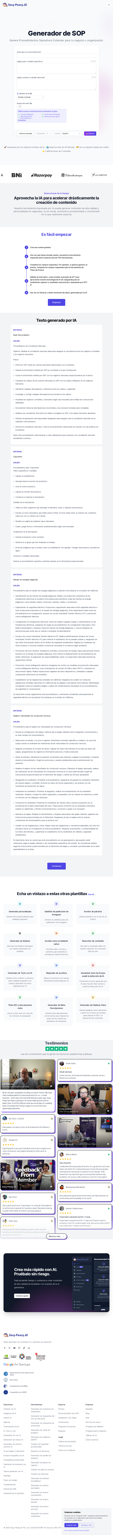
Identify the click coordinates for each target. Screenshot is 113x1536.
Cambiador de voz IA (12, 1435)
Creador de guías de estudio (42, 1469)
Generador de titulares (20, 941)
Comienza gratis (22, 1296)
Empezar (56, 302)
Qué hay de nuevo (93, 1422)
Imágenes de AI (10, 1413)
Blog (87, 1413)
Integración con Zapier (67, 1418)
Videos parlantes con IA (13, 1471)
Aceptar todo (71, 1525)
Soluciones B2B (10, 1489)
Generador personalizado (20, 911)
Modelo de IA (24, 93)
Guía (87, 1418)
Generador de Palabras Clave (93, 1005)
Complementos (10, 1484)
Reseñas (89, 1409)
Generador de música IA (13, 1440)
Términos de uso (65, 1446)
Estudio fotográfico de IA (14, 1455)
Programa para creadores (96, 1431)
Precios (61, 1409)
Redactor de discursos (40, 1451)
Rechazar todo (86, 1525)
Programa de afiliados (94, 1426)
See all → (92, 894)
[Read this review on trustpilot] (109, 1063)
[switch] (19, 106)
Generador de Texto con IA (20, 973)
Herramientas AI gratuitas (14, 1493)
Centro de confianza (66, 1450)
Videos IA (7, 1418)
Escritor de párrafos (93, 911)
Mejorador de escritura (56, 973)
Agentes (7, 1422)
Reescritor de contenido (93, 941)
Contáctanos (63, 1422)
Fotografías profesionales (14, 1460)
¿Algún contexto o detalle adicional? (31, 77)
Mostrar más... (55, 1236)
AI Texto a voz (10, 1431)
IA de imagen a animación (14, 1451)
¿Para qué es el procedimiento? (29, 52)
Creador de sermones (39, 1474)
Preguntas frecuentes (67, 1426)
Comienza (56, 866)
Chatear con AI (10, 1409)
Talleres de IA (91, 1435)
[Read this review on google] (52, 1119)
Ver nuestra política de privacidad (76, 1530)
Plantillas (7, 1476)
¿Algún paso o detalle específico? (30, 61)
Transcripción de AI (11, 1426)
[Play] (51, 1086)
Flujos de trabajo (10, 1480)
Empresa (61, 1431)
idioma (57, 133)
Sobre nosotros (92, 1440)
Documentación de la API (68, 1413)
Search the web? (23, 103)
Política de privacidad (67, 1441)
